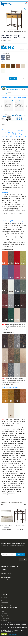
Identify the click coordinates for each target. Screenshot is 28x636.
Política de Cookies (6, 611)
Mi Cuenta (4, 599)
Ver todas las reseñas (10, 93)
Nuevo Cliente (5, 602)
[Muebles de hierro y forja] (7, 3)
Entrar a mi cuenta (6, 600)
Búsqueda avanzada (6, 605)
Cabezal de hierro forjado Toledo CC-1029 (6, 525)
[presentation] (14, 124)
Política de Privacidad (6, 610)
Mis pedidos (4, 597)
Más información (12, 634)
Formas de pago (5, 618)
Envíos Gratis (5, 620)
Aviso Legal (4, 613)
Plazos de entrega (6, 616)
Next (26, 106)
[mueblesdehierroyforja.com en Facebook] (21, 559)
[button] (25, 10)
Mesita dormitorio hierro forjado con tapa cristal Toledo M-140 (20, 525)
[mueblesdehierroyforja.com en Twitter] (25, 559)
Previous (2, 106)
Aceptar (4, 634)
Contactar (4, 604)
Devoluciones (5, 615)
